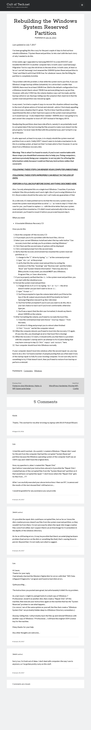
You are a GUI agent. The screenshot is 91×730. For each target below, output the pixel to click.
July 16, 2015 (51, 37)
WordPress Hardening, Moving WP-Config (64, 387)
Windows (38, 371)
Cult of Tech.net (18, 4)
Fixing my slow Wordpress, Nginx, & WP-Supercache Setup (27, 387)
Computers (28, 371)
